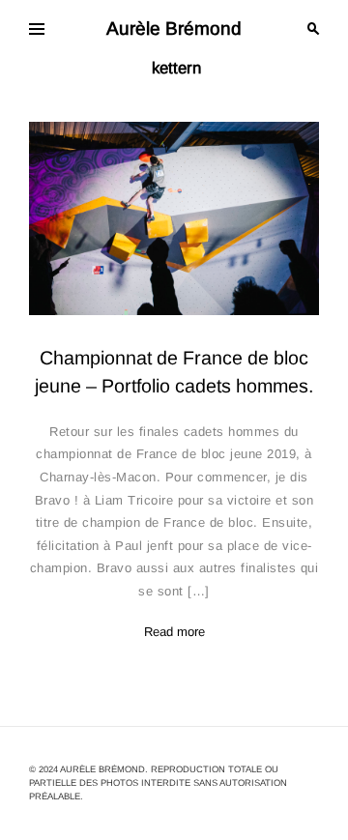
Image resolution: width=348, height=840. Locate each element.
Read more (174, 631)
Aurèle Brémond (174, 28)
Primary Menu (36, 29)
